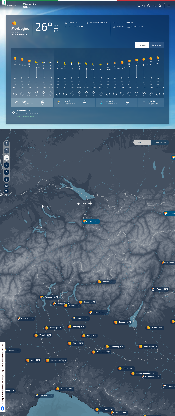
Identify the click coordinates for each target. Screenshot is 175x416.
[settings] (148, 5)
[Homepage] (10, 5)
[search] (159, 5)
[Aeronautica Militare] (32, 6)
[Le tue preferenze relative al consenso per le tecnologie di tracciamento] (4, 2)
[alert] (154, 5)
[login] (143, 5)
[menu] (167, 5)
